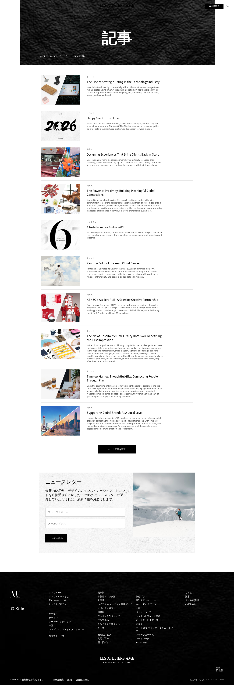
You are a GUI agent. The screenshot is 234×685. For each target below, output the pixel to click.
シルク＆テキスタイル (109, 624)
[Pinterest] (17, 608)
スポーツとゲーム (145, 634)
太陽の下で (103, 638)
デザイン (53, 617)
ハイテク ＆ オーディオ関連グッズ (115, 604)
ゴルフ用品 (103, 620)
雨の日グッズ (104, 642)
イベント (53, 56)
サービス (53, 613)
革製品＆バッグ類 (106, 596)
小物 (138, 608)
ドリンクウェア (144, 612)
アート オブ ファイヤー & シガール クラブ (154, 629)
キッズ (101, 628)
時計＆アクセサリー (146, 600)
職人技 (85, 56)
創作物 (101, 592)
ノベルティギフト (106, 608)
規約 (69, 679)
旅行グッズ (141, 596)
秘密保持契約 (82, 679)
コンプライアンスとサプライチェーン (66, 631)
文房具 (101, 600)
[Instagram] (12, 608)
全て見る (44, 56)
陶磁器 (101, 612)
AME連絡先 (190, 604)
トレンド (76, 56)
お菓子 (139, 624)
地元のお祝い (104, 634)
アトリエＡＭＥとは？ (60, 596)
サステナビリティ (58, 604)
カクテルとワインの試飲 (148, 616)
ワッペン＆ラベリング (109, 616)
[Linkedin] (22, 608)
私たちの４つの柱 (58, 600)
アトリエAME (55, 592)
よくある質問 (192, 600)
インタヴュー (65, 56)
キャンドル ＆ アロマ (146, 604)
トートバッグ (142, 638)
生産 (51, 625)
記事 (187, 596)
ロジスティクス (56, 636)
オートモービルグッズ (147, 620)
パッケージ (141, 642)
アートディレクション (60, 621)
